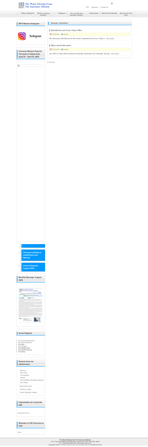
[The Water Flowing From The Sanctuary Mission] (38, 8)
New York (23, 373)
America (23, 370)
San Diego (24, 382)
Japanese (94, 7)
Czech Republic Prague (28, 392)
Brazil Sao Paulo (26, 386)
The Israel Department (26, 341)
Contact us (104, 7)
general (65, 34)
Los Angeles (24, 375)
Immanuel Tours (23, 413)
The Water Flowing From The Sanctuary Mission (75, 445)
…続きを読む (109, 38)
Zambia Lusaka (25, 389)
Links (19, 432)
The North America (25, 342)
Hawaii (22, 377)
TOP (87, 7)
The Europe (22, 346)
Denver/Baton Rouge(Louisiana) (32, 380)
